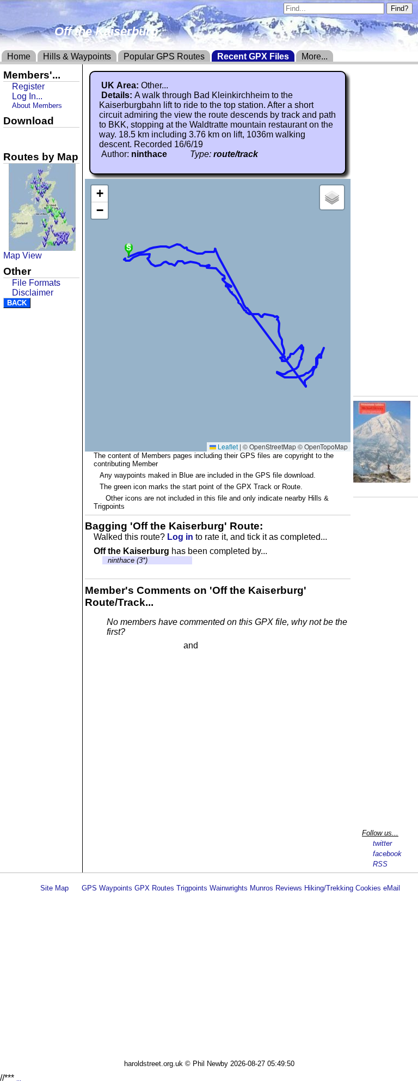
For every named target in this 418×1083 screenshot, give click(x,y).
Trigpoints (191, 888)
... (18, 1078)
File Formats (36, 282)
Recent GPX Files (253, 56)
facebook (387, 854)
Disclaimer (32, 292)
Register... (133, 646)
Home (18, 56)
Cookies (368, 888)
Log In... (222, 646)
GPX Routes (154, 888)
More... (315, 56)
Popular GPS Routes (164, 56)
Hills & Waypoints (77, 56)
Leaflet (227, 446)
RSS (380, 864)
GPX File (23, 137)
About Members (37, 105)
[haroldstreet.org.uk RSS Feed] (75, 888)
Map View (22, 255)
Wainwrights (229, 888)
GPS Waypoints (107, 888)
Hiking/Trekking (328, 888)
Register (28, 86)
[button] (128, 249)
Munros (261, 888)
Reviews (288, 888)
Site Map (54, 888)
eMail (391, 888)
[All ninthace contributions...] (173, 154)
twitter (382, 843)
